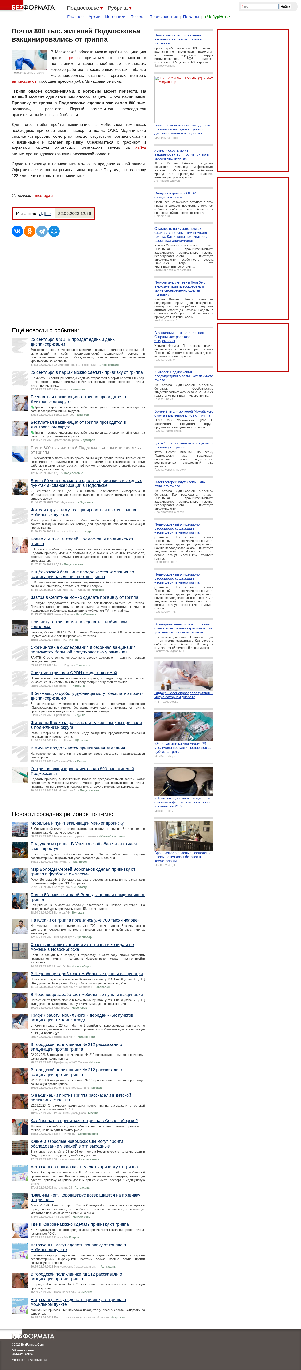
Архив (94, 16)
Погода (137, 16)
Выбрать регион (23, 1354)
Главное (75, 16)
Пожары (191, 16)
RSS (44, 1360)
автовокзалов (24, 81)
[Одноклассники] (29, 231)
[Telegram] (42, 231)
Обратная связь (23, 1350)
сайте (140, 148)
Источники (115, 16)
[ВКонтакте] (17, 231)
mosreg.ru (44, 195)
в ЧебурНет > (217, 16)
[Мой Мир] (54, 231)
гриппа (73, 58)
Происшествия (163, 16)
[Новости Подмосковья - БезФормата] (28, 6)
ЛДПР (45, 213)
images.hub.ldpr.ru (32, 72)
